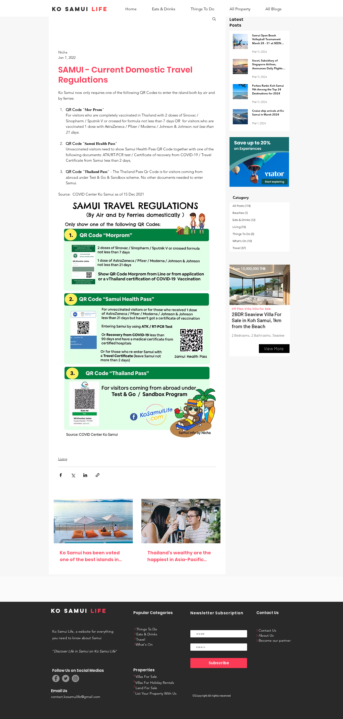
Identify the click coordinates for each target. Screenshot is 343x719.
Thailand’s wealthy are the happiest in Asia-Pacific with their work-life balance (180, 556)
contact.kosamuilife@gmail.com (75, 696)
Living (62, 459)
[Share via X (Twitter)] (73, 475)
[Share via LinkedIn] (85, 475)
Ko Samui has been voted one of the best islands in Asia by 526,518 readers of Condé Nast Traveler (90, 556)
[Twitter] (65, 678)
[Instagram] (75, 678)
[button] (214, 19)
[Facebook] (56, 678)
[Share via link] (97, 475)
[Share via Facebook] (60, 475)
